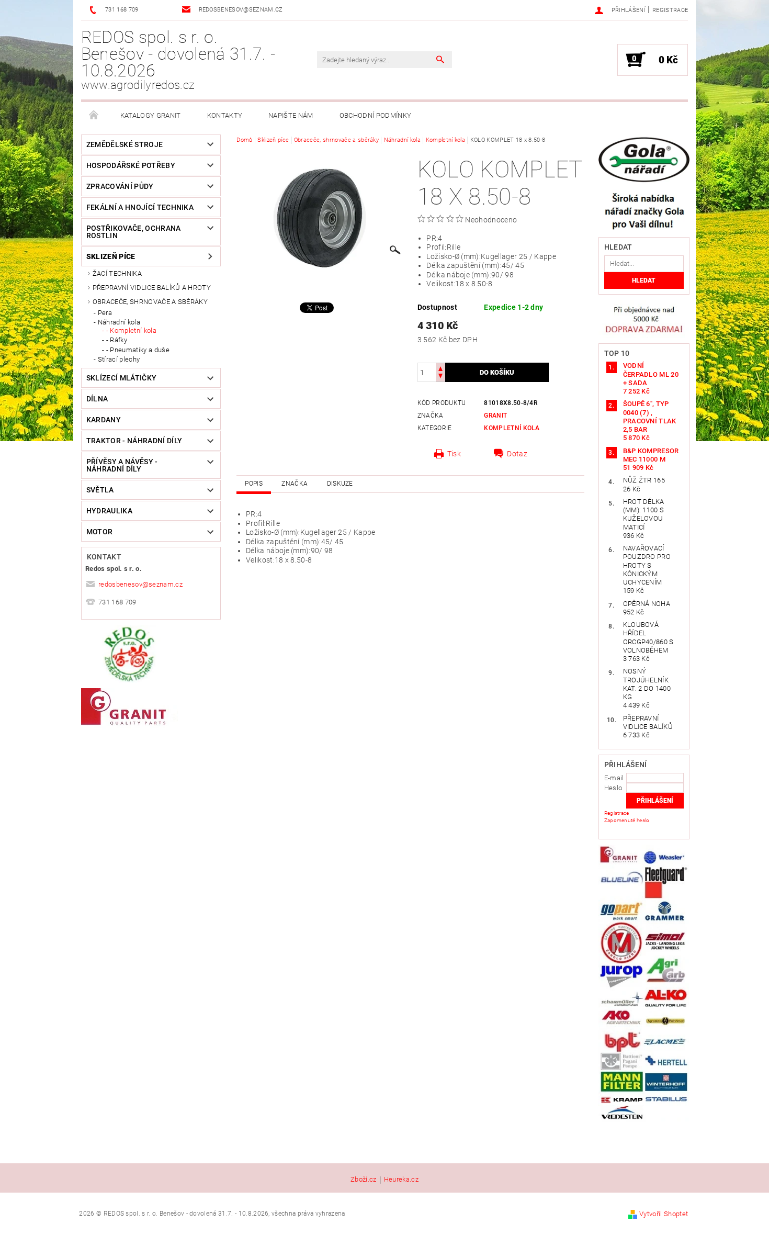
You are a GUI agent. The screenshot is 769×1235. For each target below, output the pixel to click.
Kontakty (225, 115)
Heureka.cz (401, 1179)
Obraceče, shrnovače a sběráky (150, 302)
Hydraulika (109, 511)
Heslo (613, 788)
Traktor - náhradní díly (134, 440)
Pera (105, 313)
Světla (100, 490)
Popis (254, 483)
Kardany (103, 420)
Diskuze (340, 483)
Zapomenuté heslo (627, 820)
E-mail (614, 778)
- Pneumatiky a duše (137, 350)
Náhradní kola (119, 322)
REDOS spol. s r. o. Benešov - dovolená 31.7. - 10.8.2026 (178, 60)
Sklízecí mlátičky (121, 378)
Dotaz (517, 454)
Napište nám (290, 115)
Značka (294, 483)
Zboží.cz (363, 1179)
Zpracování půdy (120, 186)
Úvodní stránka (94, 115)
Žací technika (117, 273)
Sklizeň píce (110, 256)
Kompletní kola (511, 428)
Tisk (454, 454)
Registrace (670, 10)
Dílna (97, 399)
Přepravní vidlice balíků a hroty (152, 287)
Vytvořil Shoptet (663, 1214)
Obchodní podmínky (375, 115)
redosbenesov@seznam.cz (140, 584)
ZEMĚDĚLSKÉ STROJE (124, 144)
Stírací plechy (119, 359)
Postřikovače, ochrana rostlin (133, 232)
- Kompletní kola (131, 330)
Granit (495, 415)
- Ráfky (116, 340)
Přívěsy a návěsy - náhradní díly (122, 465)
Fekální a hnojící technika (140, 207)
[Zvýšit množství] (440, 368)
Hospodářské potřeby (130, 165)
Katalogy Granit (150, 115)
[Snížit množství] (440, 377)
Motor (99, 531)
